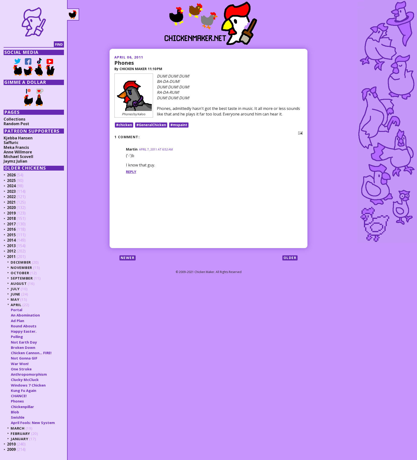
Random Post (16, 123)
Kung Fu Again (23, 390)
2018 (11, 218)
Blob (15, 412)
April (16, 305)
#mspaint (178, 124)
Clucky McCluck (25, 379)
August (19, 283)
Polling (17, 336)
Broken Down (23, 347)
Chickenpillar (22, 406)
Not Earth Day (24, 342)
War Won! (19, 363)
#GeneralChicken (151, 124)
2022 (11, 197)
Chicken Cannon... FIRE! (31, 352)
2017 (11, 224)
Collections (14, 119)
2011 (11, 257)
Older (290, 257)
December (21, 262)
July (15, 289)
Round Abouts (23, 325)
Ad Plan (17, 320)
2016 (11, 229)
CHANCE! (19, 395)
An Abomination (25, 315)
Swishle (17, 417)
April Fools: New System (33, 422)
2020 (11, 208)
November (21, 268)
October (20, 273)
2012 (11, 251)
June (15, 294)
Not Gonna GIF (24, 358)
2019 (11, 213)
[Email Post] (299, 132)
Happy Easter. (23, 331)
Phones (124, 62)
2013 (11, 246)
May (15, 299)
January (19, 439)
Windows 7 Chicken (28, 385)
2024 (11, 186)
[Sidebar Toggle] (73, 14)
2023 (11, 191)
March (18, 428)
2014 (11, 240)
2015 (11, 235)
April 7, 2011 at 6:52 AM (156, 149)
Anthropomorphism (29, 374)
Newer (127, 257)
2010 (11, 444)
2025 (11, 181)
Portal (16, 309)
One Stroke (21, 369)
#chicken (124, 124)
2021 (11, 202)
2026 (11, 175)
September (22, 278)
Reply (131, 171)
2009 (11, 449)
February (20, 433)
